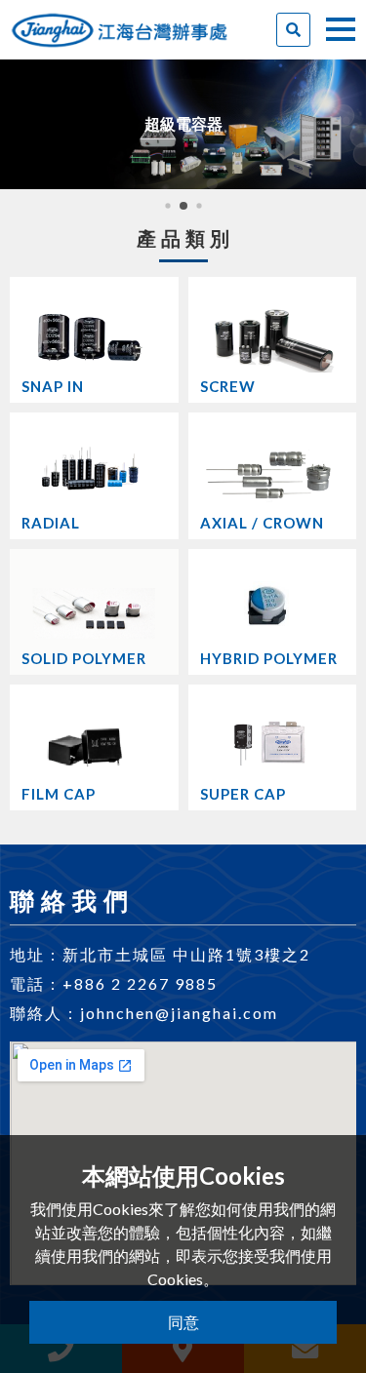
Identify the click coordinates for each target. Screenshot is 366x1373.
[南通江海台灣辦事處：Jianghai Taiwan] (119, 21)
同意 (183, 1322)
